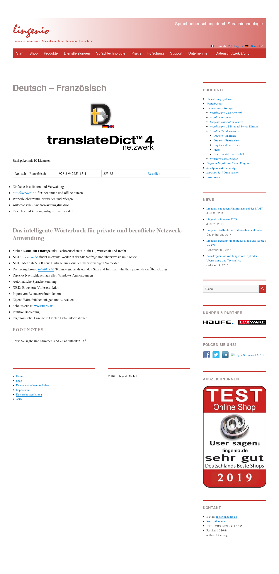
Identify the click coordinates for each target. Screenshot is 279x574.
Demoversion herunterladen (32, 385)
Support (176, 53)
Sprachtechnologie (110, 53)
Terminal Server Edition (234, 126)
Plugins (227, 163)
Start (19, 53)
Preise (217, 149)
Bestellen (154, 173)
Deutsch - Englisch (225, 135)
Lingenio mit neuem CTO (221, 219)
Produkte (51, 53)
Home (19, 376)
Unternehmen (198, 53)
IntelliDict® (46, 269)
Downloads (213, 177)
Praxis (136, 53)
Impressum (22, 390)
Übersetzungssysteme (219, 99)
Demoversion (222, 172)
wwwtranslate (43, 305)
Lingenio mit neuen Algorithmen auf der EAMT (234, 208)
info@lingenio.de (226, 517)
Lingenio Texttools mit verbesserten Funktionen (234, 230)
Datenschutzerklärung (233, 53)
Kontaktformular (216, 521)
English (238, 46)
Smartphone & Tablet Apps (222, 168)
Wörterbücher (214, 103)
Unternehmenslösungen (220, 108)
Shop (33, 53)
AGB (19, 399)
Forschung (155, 53)
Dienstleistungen (77, 53)
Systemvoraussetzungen (224, 159)
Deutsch (255, 46)
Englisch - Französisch (227, 145)
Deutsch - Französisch (227, 140)
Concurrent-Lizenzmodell (229, 154)
